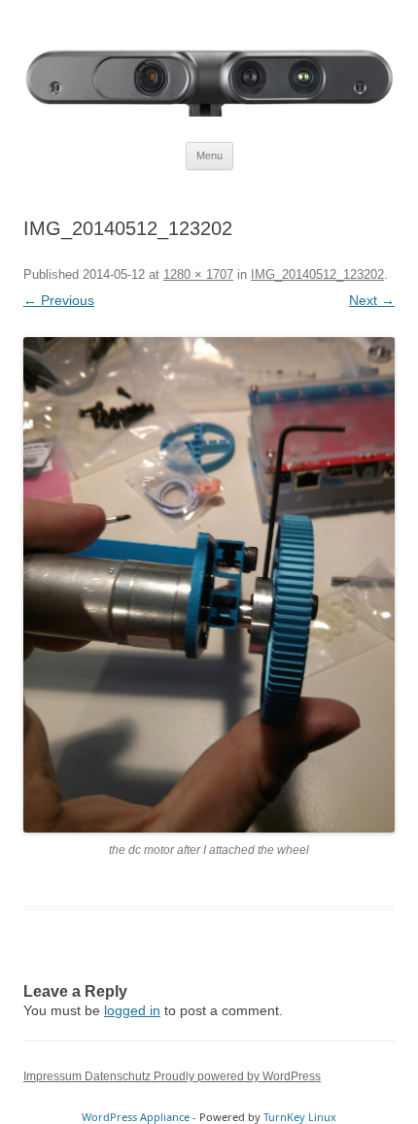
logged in (132, 1010)
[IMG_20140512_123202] (209, 584)
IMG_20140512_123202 (317, 274)
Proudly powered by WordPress (237, 1076)
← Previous (58, 300)
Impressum (54, 1076)
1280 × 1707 (198, 274)
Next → (372, 300)
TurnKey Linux (299, 1116)
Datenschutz (119, 1076)
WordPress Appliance (136, 1116)
